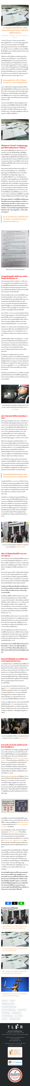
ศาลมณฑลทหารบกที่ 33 (15, 1019)
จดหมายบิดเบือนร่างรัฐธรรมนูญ (9, 1006)
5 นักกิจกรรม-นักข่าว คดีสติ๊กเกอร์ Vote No (13, 840)
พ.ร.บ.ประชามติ (18, 1015)
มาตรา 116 (4, 1019)
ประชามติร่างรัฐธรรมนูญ (7, 1015)
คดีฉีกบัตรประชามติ (14, 832)
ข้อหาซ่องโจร (5, 1000)
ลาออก (12, 704)
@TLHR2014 (17, 1039)
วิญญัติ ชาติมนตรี (20, 547)
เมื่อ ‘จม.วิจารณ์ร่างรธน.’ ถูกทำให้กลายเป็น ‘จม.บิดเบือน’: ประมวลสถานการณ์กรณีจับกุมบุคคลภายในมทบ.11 (16, 219)
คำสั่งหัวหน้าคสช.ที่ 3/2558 (8, 1003)
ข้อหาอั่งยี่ (12, 1000)
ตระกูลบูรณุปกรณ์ (22, 1009)
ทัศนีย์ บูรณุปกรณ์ (6, 1012)
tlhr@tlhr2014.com (16, 1040)
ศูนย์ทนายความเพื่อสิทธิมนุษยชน (17, 1037)
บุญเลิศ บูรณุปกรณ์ (17, 1012)
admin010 (13, 35)
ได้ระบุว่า (8, 688)
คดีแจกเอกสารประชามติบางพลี (11, 776)
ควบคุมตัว (15, 365)
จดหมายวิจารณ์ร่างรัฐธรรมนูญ (8, 1009)
